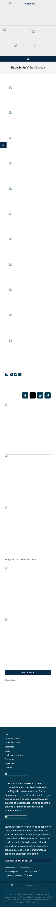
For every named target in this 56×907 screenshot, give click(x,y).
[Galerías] (28, 680)
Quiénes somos (33, 902)
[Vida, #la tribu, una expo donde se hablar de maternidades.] (28, 98)
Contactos (21, 902)
